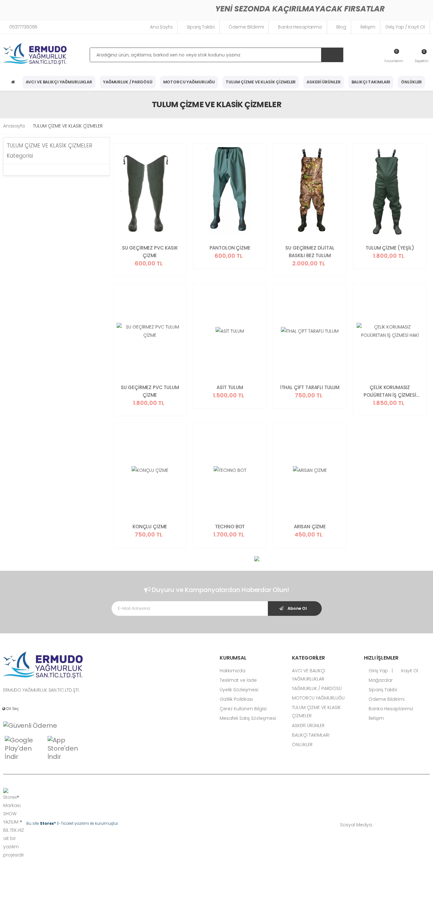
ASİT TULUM (230, 387)
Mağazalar (380, 680)
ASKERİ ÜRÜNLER (323, 82)
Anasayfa (14, 126)
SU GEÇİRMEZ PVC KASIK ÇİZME (150, 251)
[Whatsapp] (380, 825)
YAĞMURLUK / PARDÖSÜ (127, 82)
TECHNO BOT (230, 526)
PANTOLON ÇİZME (230, 247)
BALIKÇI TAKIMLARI (371, 82)
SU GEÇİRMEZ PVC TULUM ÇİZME (150, 391)
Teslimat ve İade (238, 680)
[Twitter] (399, 825)
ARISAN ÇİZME (310, 526)
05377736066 (23, 27)
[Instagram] (409, 825)
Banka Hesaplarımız (300, 27)
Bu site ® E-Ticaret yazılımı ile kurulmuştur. (72, 823)
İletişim (367, 27)
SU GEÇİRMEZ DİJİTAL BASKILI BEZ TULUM (309, 251)
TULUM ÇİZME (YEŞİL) (389, 247)
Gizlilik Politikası (236, 699)
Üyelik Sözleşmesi (239, 690)
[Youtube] (418, 825)
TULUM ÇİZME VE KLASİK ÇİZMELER (261, 82)
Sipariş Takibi (201, 27)
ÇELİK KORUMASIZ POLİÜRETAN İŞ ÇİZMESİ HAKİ (390, 391)
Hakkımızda (232, 670)
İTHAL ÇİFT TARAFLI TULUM (309, 387)
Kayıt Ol (409, 670)
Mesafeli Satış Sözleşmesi (248, 718)
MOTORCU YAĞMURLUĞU (189, 82)
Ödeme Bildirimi (246, 27)
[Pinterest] (428, 825)
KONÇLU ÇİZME (149, 526)
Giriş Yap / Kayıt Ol (405, 27)
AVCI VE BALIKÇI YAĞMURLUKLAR (59, 82)
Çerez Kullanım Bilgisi (243, 709)
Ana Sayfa (161, 27)
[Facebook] (390, 825)
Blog (341, 27)
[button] (422, 56)
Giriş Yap (377, 670)
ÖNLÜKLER (411, 82)
